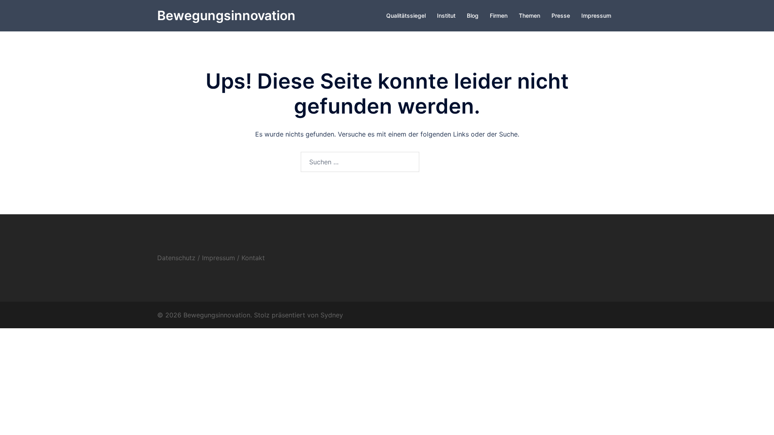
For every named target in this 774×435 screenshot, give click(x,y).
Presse (560, 15)
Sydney (331, 315)
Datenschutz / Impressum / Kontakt (211, 258)
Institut (446, 15)
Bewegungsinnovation (226, 15)
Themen (529, 15)
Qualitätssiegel (406, 15)
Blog (473, 15)
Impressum (596, 15)
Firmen (499, 15)
